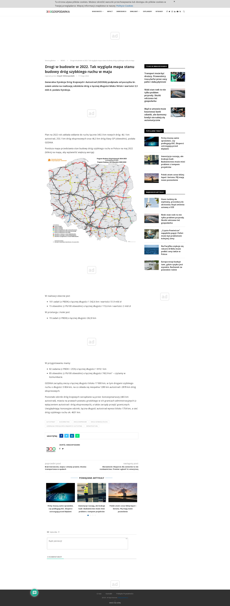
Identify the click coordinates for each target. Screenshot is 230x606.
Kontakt (109, 593)
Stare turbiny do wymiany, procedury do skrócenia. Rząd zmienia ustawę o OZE (172, 203)
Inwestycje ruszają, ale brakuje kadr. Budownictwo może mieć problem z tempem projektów (91, 509)
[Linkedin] (174, 11)
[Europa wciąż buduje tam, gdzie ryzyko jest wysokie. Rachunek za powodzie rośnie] (151, 265)
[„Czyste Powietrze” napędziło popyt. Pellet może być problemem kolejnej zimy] (151, 234)
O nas (99, 593)
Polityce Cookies (124, 5)
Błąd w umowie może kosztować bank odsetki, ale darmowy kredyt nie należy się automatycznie (155, 114)
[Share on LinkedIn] (72, 436)
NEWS (63, 60)
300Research (121, 11)
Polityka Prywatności (124, 593)
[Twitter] (169, 11)
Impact (110, 11)
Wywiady (159, 11)
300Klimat (134, 11)
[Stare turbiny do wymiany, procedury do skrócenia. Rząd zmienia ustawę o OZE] (151, 202)
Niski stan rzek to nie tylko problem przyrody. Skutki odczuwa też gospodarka (155, 95)
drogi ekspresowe (80, 422)
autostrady (50, 422)
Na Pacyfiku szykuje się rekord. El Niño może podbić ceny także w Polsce (172, 250)
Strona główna (50, 60)
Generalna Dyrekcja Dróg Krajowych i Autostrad (64, 426)
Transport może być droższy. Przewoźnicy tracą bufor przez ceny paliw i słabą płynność (155, 77)
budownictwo (64, 422)
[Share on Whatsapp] (77, 436)
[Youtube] (177, 11)
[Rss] (180, 11)
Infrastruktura (92, 426)
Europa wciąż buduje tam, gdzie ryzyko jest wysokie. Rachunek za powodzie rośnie (172, 265)
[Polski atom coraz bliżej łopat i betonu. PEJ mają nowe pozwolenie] (122, 492)
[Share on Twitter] (66, 436)
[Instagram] (172, 11)
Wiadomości (97, 11)
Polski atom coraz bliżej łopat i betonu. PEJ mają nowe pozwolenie (123, 509)
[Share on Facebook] (61, 436)
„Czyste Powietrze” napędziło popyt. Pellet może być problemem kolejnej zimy (172, 234)
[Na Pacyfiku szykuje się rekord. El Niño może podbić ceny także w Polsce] (151, 249)
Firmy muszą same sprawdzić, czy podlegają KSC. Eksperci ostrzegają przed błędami (60, 509)
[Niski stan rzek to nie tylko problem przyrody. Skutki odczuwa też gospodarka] (178, 93)
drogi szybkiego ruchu (99, 422)
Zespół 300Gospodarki (66, 76)
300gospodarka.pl (123, 597)
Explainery (147, 11)
